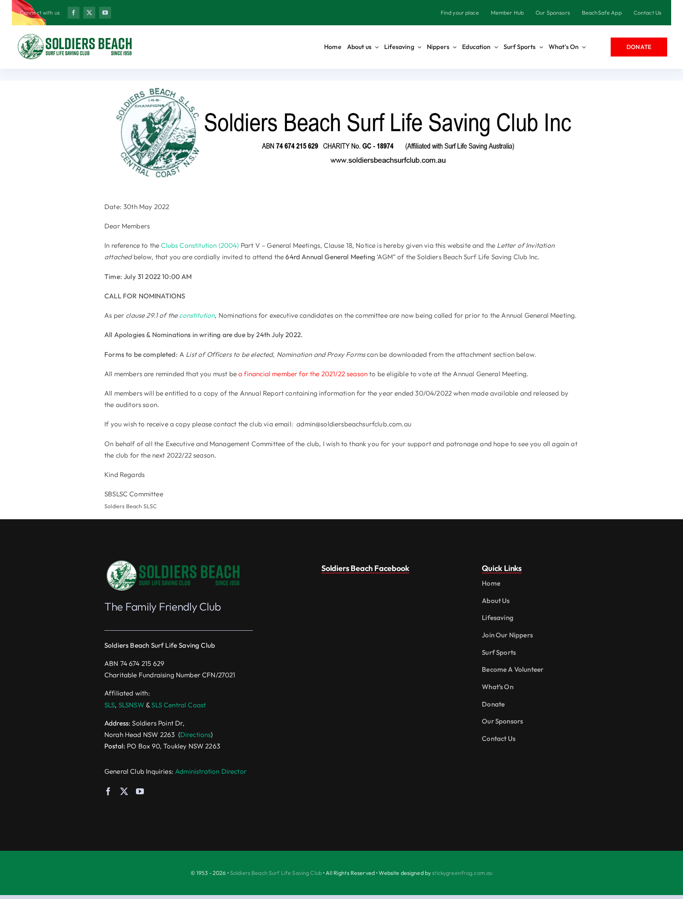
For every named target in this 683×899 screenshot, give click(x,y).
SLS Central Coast (178, 705)
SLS (109, 705)
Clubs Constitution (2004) (200, 245)
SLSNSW (131, 705)
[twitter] (89, 13)
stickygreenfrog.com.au (462, 872)
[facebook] (73, 13)
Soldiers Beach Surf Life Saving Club (276, 872)
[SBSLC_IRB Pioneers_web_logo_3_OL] (75, 36)
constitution (197, 315)
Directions (195, 734)
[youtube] (105, 13)
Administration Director (211, 771)
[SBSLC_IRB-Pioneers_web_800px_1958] (173, 562)
